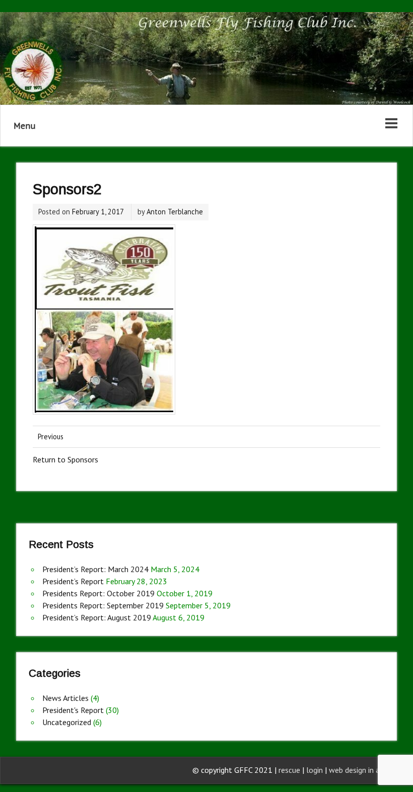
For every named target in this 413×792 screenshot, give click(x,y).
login (315, 770)
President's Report (73, 710)
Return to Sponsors (65, 459)
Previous (50, 436)
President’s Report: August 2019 (96, 617)
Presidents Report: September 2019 (103, 605)
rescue (289, 770)
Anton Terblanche (175, 211)
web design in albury (362, 770)
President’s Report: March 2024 (95, 569)
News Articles (65, 698)
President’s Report (73, 581)
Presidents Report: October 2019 (98, 593)
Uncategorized (66, 722)
